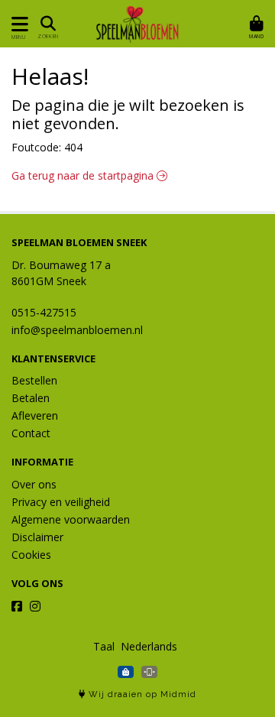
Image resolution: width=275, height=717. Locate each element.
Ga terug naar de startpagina (84, 175)
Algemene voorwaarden (70, 519)
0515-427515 (43, 312)
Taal (104, 646)
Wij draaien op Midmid (141, 694)
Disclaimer (37, 537)
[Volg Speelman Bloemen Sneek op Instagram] (35, 606)
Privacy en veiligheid (60, 502)
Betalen (30, 398)
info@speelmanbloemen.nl (77, 330)
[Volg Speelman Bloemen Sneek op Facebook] (16, 606)
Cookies (31, 554)
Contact (30, 433)
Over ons (34, 484)
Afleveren (34, 415)
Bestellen (34, 380)
